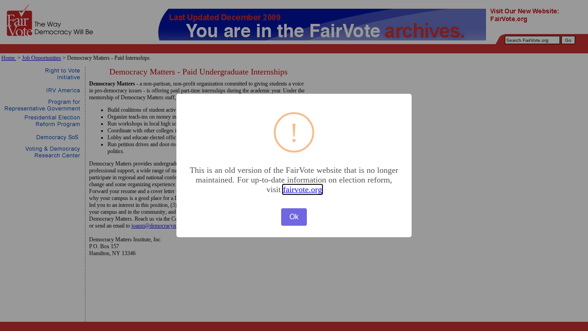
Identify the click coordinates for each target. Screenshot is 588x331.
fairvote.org (302, 189)
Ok (294, 217)
